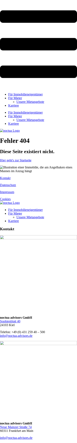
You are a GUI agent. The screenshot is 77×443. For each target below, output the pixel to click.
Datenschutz (8, 185)
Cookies (5, 199)
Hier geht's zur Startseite (15, 160)
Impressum (7, 192)
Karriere (13, 105)
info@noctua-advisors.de (16, 335)
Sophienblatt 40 (10, 321)
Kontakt (5, 178)
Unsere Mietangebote (30, 101)
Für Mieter (15, 98)
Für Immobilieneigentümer (25, 94)
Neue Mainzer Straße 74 (16, 427)
